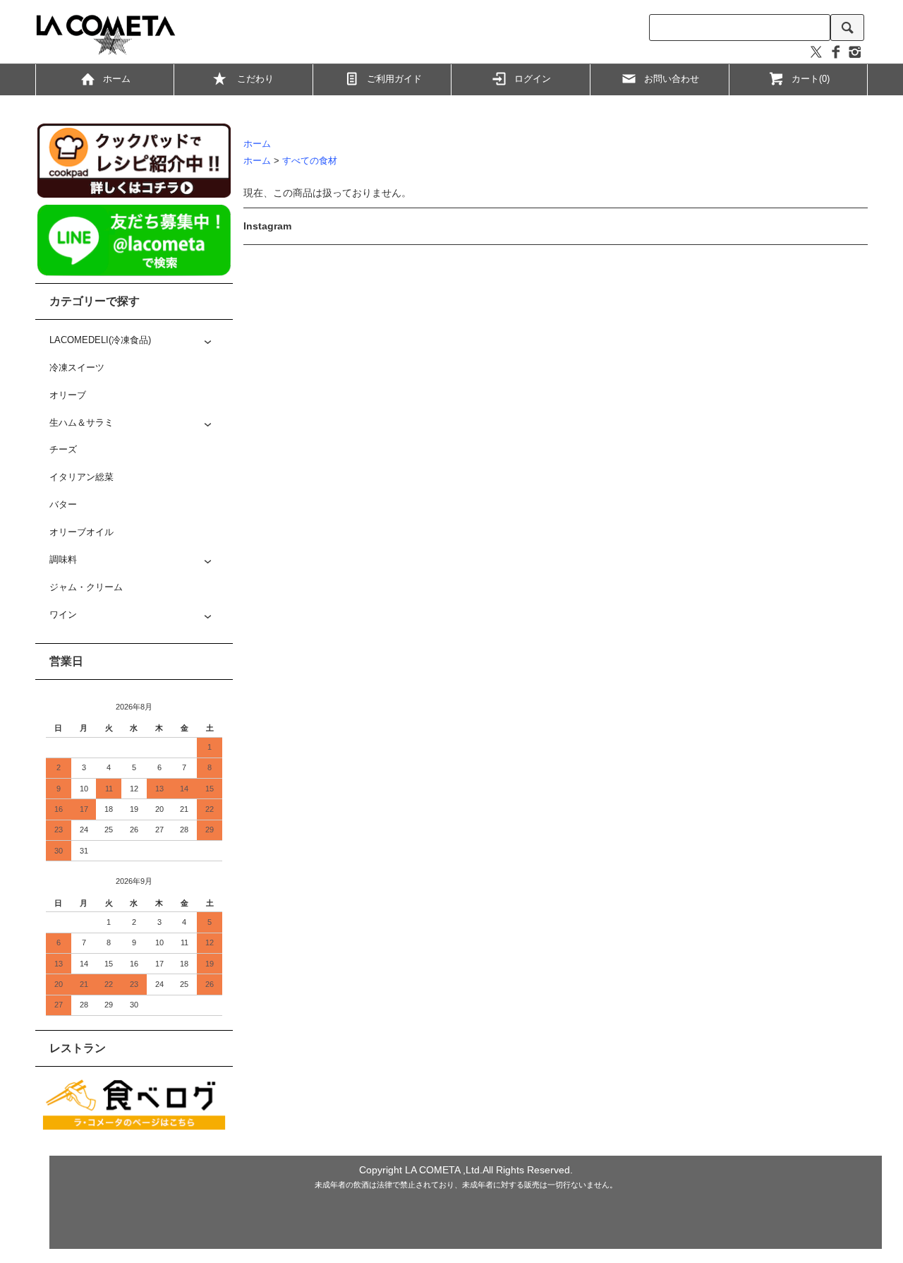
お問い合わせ (671, 79)
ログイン (532, 79)
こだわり (255, 79)
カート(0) (811, 79)
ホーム (117, 79)
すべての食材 (309, 161)
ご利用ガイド (394, 79)
